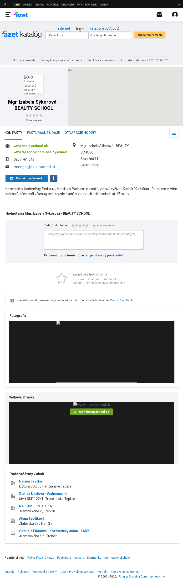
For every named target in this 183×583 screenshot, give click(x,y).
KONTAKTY (13, 133)
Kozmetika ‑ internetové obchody (109, 557)
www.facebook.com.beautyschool (40, 152)
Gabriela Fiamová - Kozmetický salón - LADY (54, 531)
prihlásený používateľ (106, 255)
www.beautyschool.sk (31, 146)
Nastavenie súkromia (125, 571)
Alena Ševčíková (32, 518)
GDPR (53, 571)
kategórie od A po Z (104, 28)
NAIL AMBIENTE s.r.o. (36, 506)
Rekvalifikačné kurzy (40, 557)
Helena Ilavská (30, 481)
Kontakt (102, 571)
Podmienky (39, 571)
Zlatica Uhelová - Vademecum (43, 494)
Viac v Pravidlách (121, 300)
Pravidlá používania (81, 571)
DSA (63, 571)
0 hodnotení (34, 120)
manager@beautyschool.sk (34, 167)
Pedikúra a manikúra (70, 557)
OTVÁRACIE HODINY (80, 133)
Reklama (23, 571)
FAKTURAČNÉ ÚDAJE (43, 133)
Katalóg (10, 571)
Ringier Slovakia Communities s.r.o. (142, 576)
